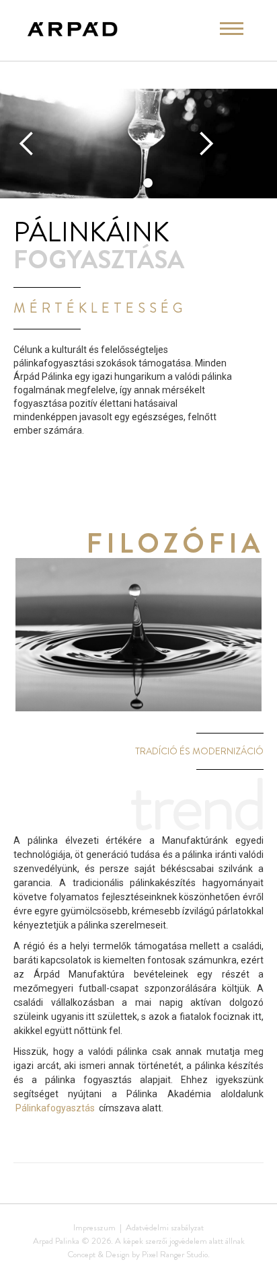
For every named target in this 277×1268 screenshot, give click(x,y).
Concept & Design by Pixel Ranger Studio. (138, 1254)
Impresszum (94, 1227)
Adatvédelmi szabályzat (165, 1227)
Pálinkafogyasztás (55, 1108)
